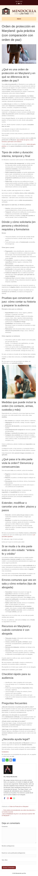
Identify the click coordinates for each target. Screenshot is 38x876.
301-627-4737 (19, 1)
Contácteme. (5, 752)
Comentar (5, 826)
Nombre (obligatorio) (8, 846)
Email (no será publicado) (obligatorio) (13, 853)
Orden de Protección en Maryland (18, 806)
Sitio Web (5, 860)
